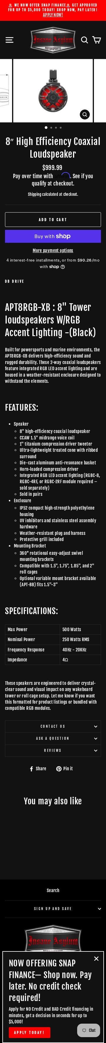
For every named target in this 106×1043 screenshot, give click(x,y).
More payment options (53, 250)
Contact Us (53, 726)
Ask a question (52, 738)
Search (53, 890)
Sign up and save (53, 908)
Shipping (34, 194)
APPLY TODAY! (29, 1032)
